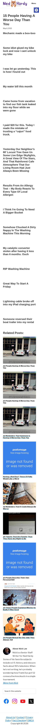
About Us (10, 717)
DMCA (31, 720)
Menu (34, 3)
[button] (36, 10)
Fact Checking (19, 720)
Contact (20, 717)
